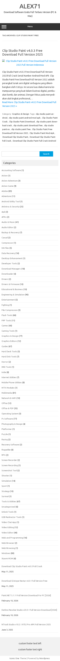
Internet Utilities (9, 377)
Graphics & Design (20, 114)
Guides (5, 346)
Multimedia (7, 393)
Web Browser (8, 543)
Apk (3, 212)
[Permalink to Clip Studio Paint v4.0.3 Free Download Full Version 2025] (30, 65)
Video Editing (8, 527)
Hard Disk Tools (9, 356)
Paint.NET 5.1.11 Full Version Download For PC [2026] (26, 595)
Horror (5, 362)
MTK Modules (8, 388)
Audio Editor (7, 227)
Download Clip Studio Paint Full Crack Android (34, 141)
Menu (30, 26)
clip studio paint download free (28, 125)
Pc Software (7, 419)
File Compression (10, 310)
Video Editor (7, 532)
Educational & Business (12, 289)
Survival (5, 496)
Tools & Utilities (9, 501)
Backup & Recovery (10, 232)
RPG (4, 455)
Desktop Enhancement (12, 258)
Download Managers (11, 269)
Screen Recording (10, 465)
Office (4, 403)
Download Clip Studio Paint (15, 137)
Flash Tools (7, 315)
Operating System (10, 413)
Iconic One (14, 658)
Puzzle (5, 434)
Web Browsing (8, 548)
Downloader (7, 274)
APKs (4, 217)
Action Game (7, 186)
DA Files (5, 248)
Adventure (6, 196)
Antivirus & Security (10, 206)
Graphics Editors (9, 341)
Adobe (5, 191)
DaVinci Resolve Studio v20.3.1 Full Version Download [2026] (29, 610)
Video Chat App (9, 522)
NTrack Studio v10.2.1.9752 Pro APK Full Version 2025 (26, 624)
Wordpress (44, 658)
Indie (4, 372)
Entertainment (8, 300)
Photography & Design (12, 424)
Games (5, 325)
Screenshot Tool (9, 470)
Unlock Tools (7, 512)
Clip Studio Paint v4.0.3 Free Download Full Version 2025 (22, 52)
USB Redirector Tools (11, 517)
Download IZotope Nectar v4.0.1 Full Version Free (24, 581)
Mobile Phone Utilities (12, 382)
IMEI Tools (6, 367)
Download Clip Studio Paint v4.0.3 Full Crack (22, 566)
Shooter (5, 475)
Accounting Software (11, 170)
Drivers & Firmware (10, 284)
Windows (6, 553)
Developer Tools (9, 263)
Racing (5, 439)
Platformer (7, 429)
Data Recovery (8, 253)
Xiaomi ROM (7, 558)
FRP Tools (6, 320)
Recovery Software (10, 444)
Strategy (5, 491)
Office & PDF (8, 408)
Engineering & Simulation (13, 294)
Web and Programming (12, 538)
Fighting (5, 305)
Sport (4, 486)
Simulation (6, 481)
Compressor (7, 243)
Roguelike (6, 450)
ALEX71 (30, 6)
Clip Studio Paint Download (22, 121)
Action (5, 175)
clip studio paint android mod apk (24, 118)
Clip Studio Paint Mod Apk (42, 133)
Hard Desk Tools (9, 351)
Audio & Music (8, 222)
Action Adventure (10, 181)
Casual (5, 237)
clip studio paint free (21, 129)
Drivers (5, 279)
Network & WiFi (9, 398)
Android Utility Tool (11, 201)
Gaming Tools (8, 331)
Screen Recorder (9, 460)
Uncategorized (8, 507)
